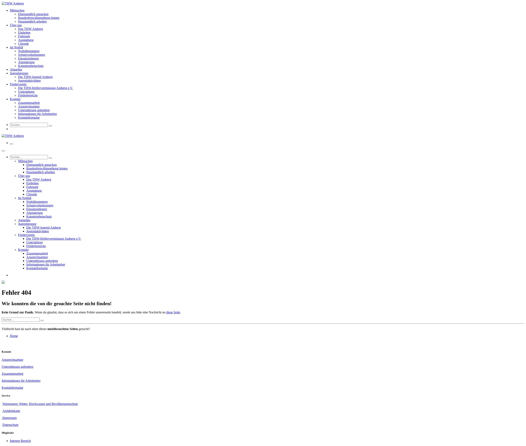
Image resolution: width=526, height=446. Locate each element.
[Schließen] (3, 150)
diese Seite (173, 312)
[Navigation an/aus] (11, 143)
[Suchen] (50, 125)
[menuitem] (17, 10)
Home (14, 336)
